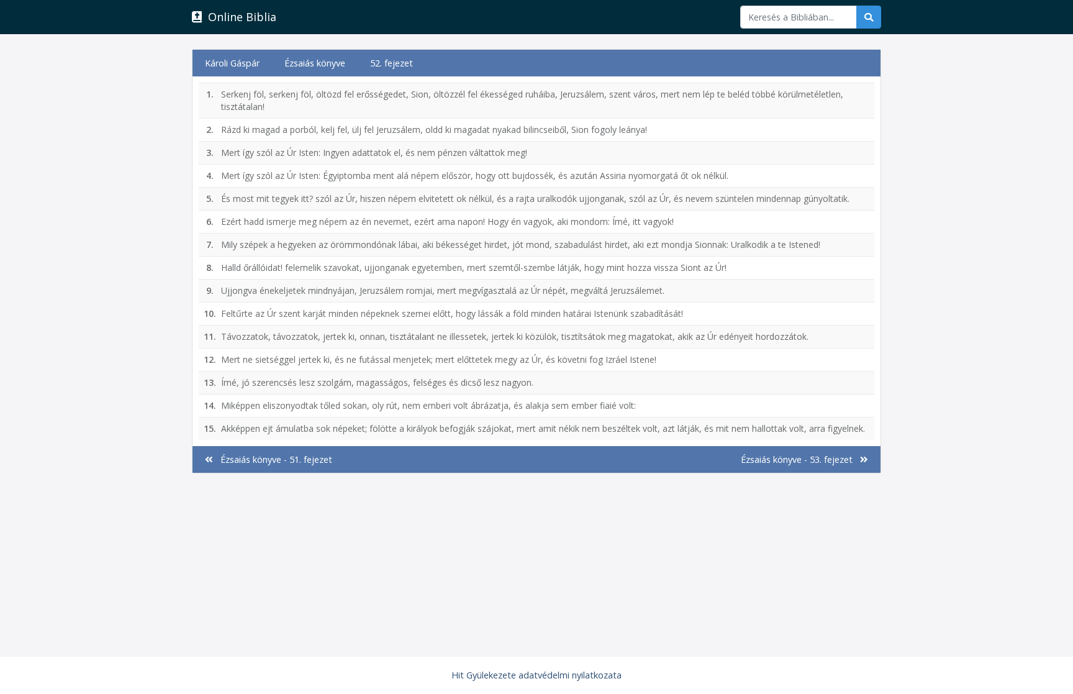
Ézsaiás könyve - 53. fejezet (800, 459)
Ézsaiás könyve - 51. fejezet (272, 459)
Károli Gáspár (232, 63)
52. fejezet (391, 63)
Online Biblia (239, 16)
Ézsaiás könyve (314, 63)
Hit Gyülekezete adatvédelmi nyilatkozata (536, 675)
